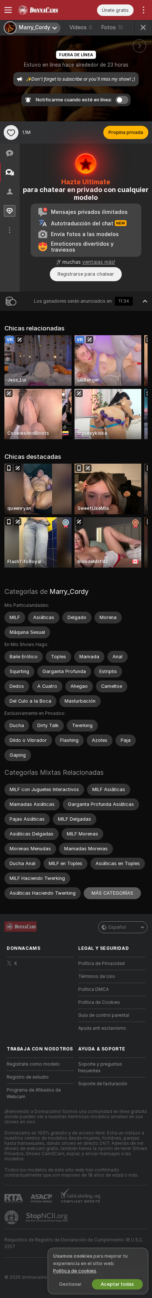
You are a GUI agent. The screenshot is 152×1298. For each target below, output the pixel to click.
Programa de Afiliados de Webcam (34, 1093)
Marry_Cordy (69, 591)
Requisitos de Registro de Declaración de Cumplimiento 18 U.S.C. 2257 (74, 1243)
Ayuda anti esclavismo (102, 1028)
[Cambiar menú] (8, 10)
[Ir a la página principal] (46, 10)
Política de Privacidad (101, 963)
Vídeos (80, 27)
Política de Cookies (99, 1002)
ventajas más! (98, 262)
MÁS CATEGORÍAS (112, 893)
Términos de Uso (96, 976)
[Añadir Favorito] (11, 132)
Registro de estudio (28, 1077)
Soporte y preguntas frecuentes (100, 1067)
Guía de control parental (103, 1015)
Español (117, 927)
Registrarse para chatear (86, 274)
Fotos (112, 27)
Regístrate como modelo (33, 1064)
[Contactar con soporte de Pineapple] (12, 1217)
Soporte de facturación (102, 1083)
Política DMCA (93, 989)
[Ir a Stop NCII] (47, 1217)
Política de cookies (74, 1271)
